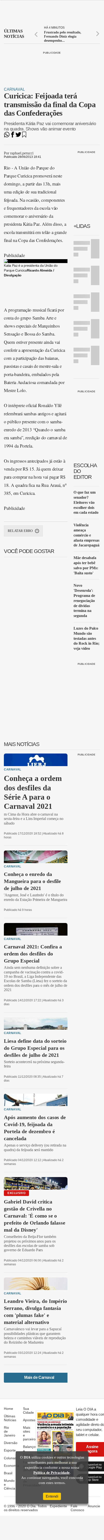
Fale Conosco (77, 1508)
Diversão (10, 1443)
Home (8, 1409)
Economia (11, 1466)
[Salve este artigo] (24, 136)
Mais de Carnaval (39, 1377)
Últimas (14, 34)
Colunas (10, 1458)
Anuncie (94, 1506)
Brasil (8, 1473)
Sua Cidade (28, 1410)
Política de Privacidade (51, 1473)
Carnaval (14, 89)
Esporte (10, 1450)
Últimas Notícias (10, 1418)
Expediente (58, 1506)
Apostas (29, 1420)
